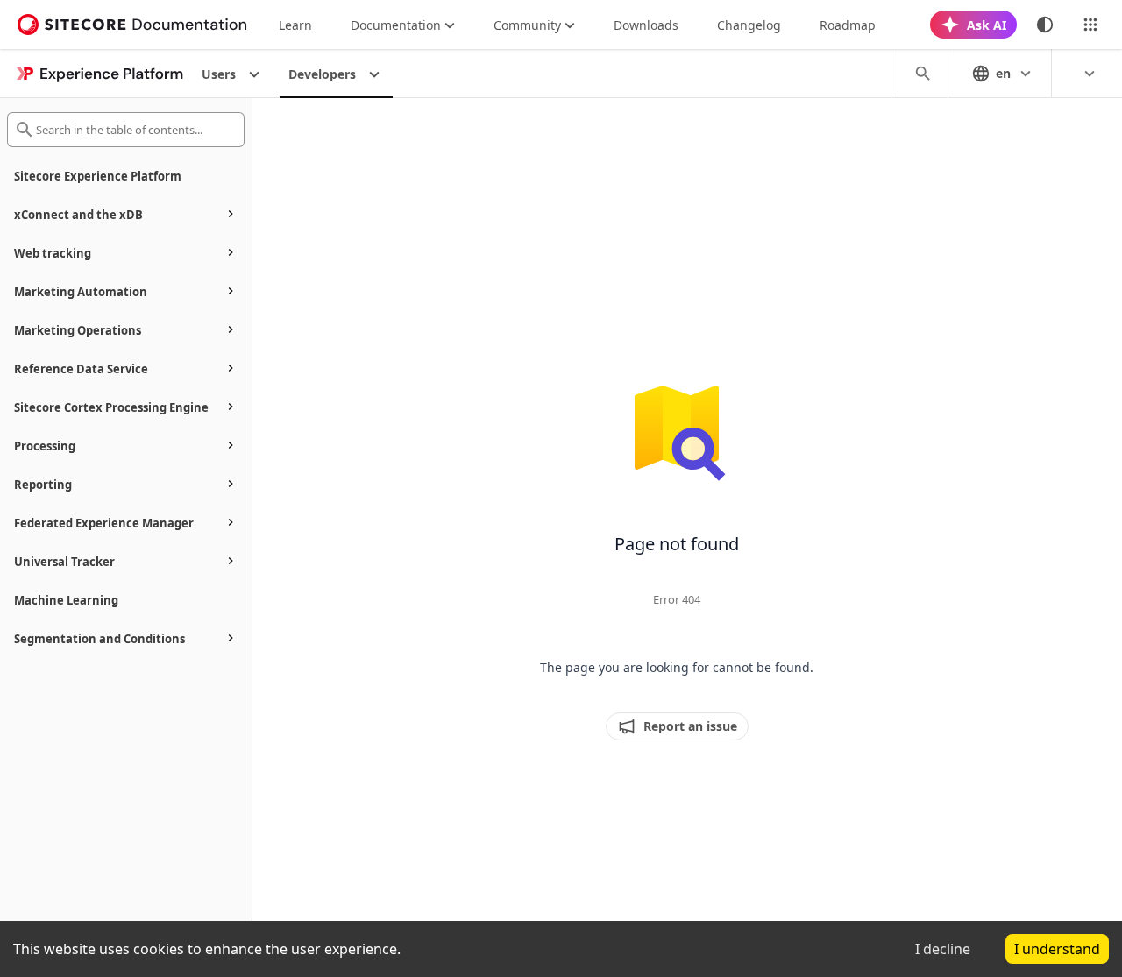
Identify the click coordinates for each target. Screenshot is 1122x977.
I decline (942, 949)
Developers (322, 74)
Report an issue (690, 726)
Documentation (396, 25)
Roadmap (848, 25)
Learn (295, 25)
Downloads (646, 25)
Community (527, 25)
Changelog (749, 25)
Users (219, 74)
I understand (1057, 949)
